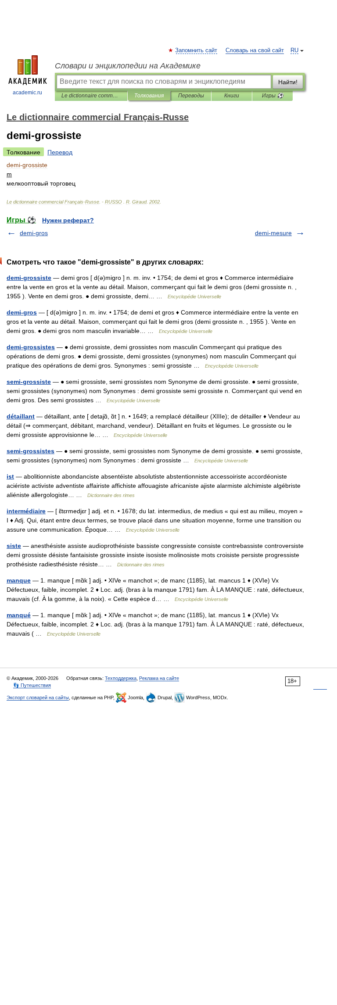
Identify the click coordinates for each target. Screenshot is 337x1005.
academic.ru (27, 92)
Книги (231, 96)
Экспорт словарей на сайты (38, 697)
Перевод (59, 152)
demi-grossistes (31, 346)
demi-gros (34, 232)
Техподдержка (120, 678)
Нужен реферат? (68, 220)
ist (10, 476)
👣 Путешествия (32, 685)
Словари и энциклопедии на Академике (128, 65)
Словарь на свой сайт (255, 50)
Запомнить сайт (196, 50)
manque (19, 580)
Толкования (149, 96)
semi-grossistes (30, 450)
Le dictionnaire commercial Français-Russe (91, 96)
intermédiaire (26, 511)
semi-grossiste (29, 381)
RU (294, 50)
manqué (19, 615)
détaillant (21, 416)
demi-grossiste (29, 277)
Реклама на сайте (159, 678)
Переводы (191, 96)
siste (14, 545)
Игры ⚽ (272, 96)
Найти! (288, 82)
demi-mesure (273, 232)
